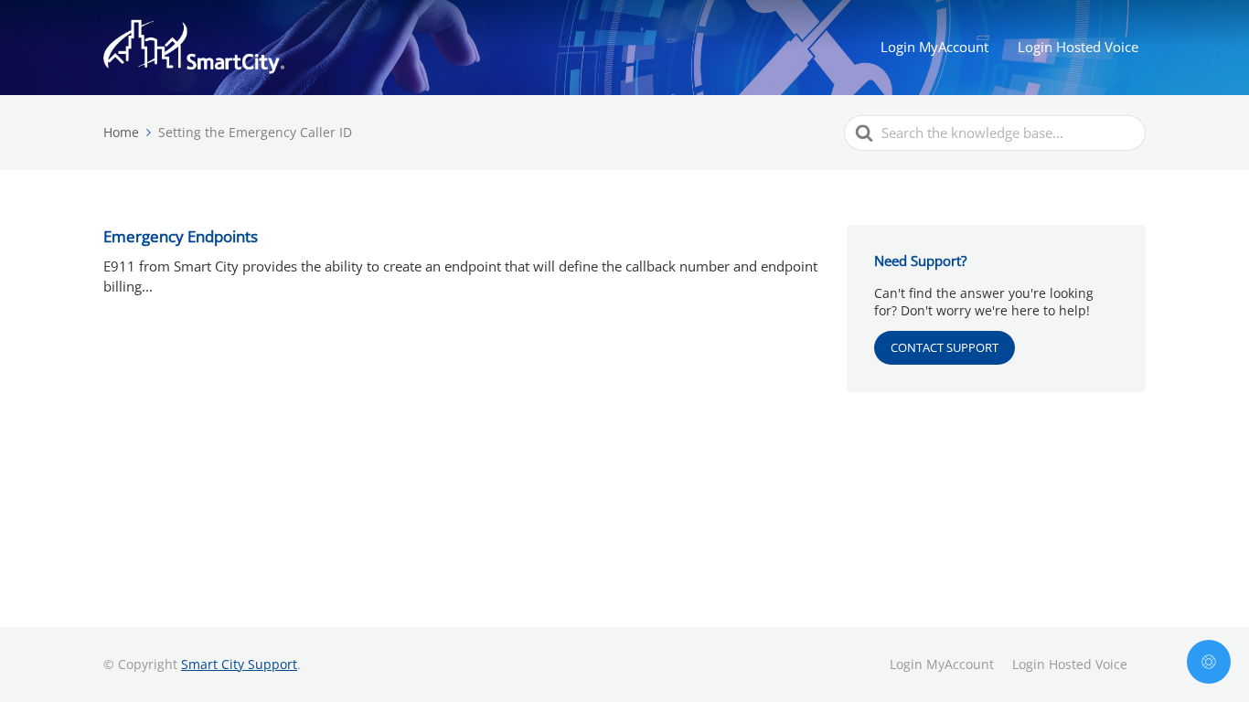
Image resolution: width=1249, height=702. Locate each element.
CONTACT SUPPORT (944, 347)
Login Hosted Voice (1078, 46)
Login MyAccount (934, 46)
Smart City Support (239, 664)
